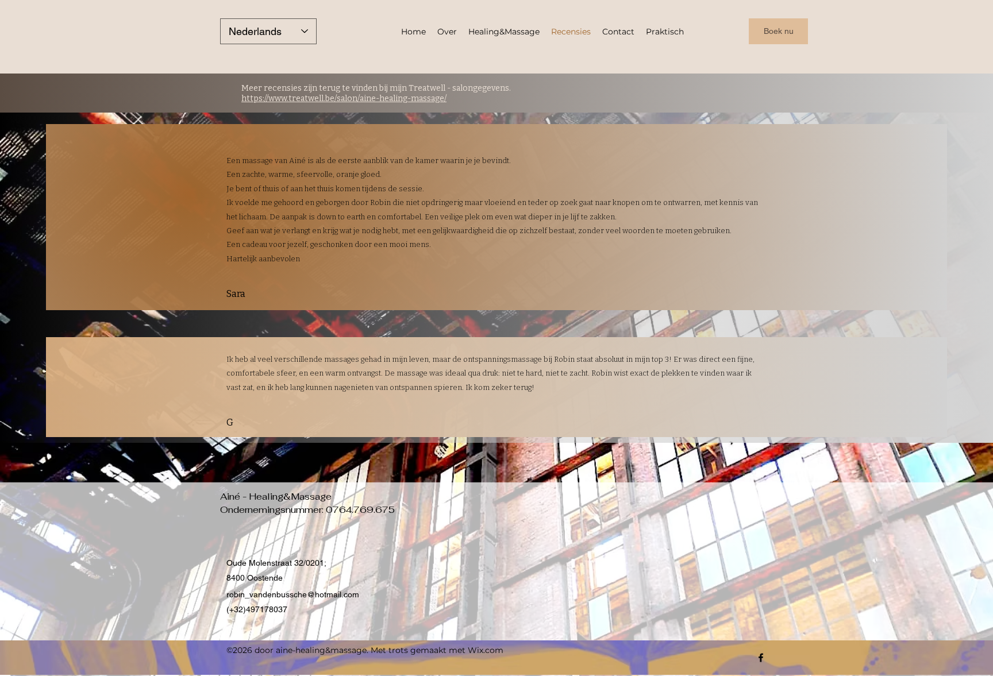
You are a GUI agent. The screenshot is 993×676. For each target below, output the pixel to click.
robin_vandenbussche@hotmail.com (292, 594)
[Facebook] (761, 657)
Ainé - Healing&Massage (276, 496)
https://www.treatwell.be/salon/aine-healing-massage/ (344, 98)
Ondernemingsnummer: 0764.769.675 (307, 510)
